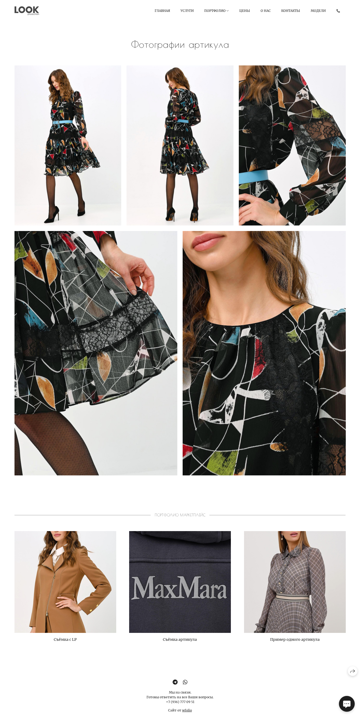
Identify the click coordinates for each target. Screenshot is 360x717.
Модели (318, 11)
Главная (162, 11)
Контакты (290, 11)
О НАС (266, 11)
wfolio (187, 710)
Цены (244, 11)
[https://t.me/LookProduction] (175, 682)
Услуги (187, 11)
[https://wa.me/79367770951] (185, 682)
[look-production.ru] (26, 10)
